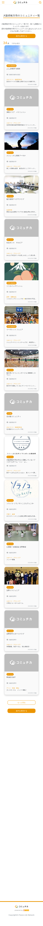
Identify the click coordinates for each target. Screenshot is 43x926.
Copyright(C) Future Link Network (21, 915)
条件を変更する (21, 36)
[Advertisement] (21, 808)
